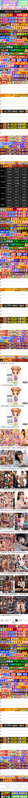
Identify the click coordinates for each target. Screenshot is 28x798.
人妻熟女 (9, 177)
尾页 (14, 622)
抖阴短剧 (17, 206)
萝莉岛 (24, 194)
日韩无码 (24, 206)
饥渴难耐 (17, 180)
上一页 (6, 620)
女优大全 (17, 194)
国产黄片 (9, 197)
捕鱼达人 (9, 186)
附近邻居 (9, 180)
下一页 (20, 620)
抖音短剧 (9, 191)
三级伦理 (9, 174)
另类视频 (24, 177)
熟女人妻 (17, 197)
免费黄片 (24, 197)
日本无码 (24, 169)
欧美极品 (17, 171)
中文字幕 (17, 174)
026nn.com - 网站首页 (13, 11)
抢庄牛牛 (17, 186)
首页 (2, 620)
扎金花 (17, 189)
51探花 (24, 191)
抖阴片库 (3, 199)
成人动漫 (24, 171)
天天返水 (24, 189)
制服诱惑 (24, 200)
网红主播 (17, 169)
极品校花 (9, 206)
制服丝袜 (17, 177)
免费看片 (3, 204)
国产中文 (9, 203)
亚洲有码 (9, 171)
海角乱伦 (17, 200)
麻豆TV (17, 191)
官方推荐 (3, 187)
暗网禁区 (9, 200)
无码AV (3, 193)
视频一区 (3, 170)
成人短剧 (24, 203)
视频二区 (3, 176)
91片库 (9, 194)
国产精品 (9, 169)
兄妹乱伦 (17, 203)
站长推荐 (3, 181)
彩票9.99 (9, 189)
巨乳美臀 (24, 174)
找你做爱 (24, 180)
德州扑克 (24, 186)
